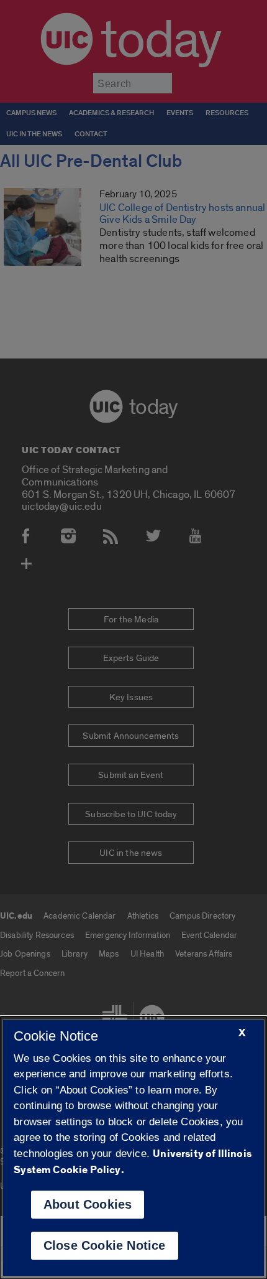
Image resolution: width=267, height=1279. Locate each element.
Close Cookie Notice (104, 1245)
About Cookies (87, 1204)
